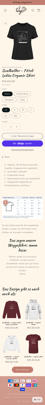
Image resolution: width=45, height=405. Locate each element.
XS (6, 110)
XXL (16, 116)
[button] (5, 10)
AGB (18, 401)
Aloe (22, 99)
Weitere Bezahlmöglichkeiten (22, 150)
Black (7, 94)
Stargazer (9, 99)
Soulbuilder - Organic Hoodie (33, 324)
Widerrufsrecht (17, 397)
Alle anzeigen (22, 369)
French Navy (22, 94)
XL (6, 116)
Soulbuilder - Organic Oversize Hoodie (11, 358)
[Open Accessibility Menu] (5, 202)
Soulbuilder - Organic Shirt (33, 357)
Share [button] (7, 157)
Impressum (26, 401)
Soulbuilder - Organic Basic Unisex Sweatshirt (11, 324)
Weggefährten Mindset (21, 394)
